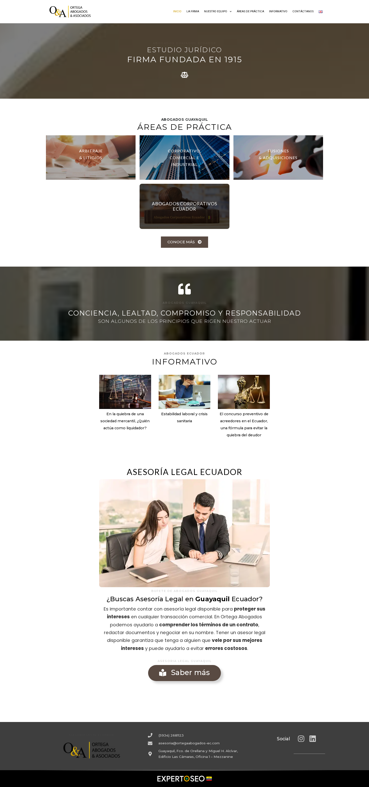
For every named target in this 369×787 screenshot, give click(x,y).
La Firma (193, 11)
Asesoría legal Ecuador (184, 472)
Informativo (278, 11)
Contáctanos (303, 11)
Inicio (177, 11)
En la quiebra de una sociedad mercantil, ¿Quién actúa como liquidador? (125, 421)
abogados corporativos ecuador (184, 206)
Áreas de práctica (250, 11)
